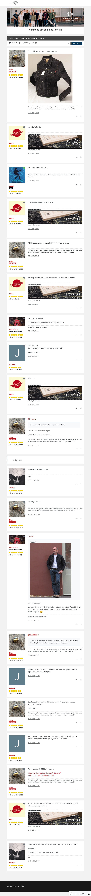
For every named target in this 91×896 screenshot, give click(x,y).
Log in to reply (76, 43)
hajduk (11, 186)
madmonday (13, 329)
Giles (11, 69)
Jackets (15, 43)
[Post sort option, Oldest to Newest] (69, 43)
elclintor (12, 488)
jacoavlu (12, 364)
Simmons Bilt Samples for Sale (45, 29)
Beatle (11, 143)
